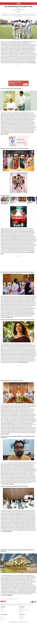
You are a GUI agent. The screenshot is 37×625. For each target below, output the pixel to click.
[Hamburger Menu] (1, 3)
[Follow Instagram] (35, 602)
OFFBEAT (33, 3)
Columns (2, 609)
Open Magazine (22, 606)
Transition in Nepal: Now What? (24, 609)
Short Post (18, 8)
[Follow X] (32, 602)
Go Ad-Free (25, 84)
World (2, 617)
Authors (2, 608)
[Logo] (18, 3)
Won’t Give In (21, 612)
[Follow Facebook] (30, 602)
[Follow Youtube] (34, 602)
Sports (2, 620)
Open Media (3, 606)
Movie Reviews (21, 617)
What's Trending (4, 614)
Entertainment (3, 618)
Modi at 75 (20, 611)
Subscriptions (3, 611)
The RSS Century (21, 608)
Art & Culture (21, 616)
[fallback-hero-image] (5, 199)
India (1, 616)
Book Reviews (21, 618)
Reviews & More (22, 614)
